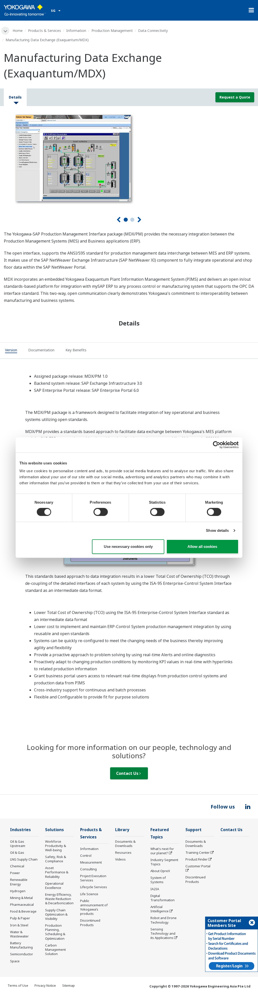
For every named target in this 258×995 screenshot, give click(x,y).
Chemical (17, 866)
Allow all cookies (202, 546)
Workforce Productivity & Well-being (55, 845)
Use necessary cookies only (128, 546)
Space (15, 961)
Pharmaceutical (22, 904)
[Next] (139, 220)
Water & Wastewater (19, 934)
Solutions (54, 829)
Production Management (112, 30)
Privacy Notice (45, 985)
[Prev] (118, 220)
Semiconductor (21, 954)
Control (85, 855)
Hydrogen (17, 891)
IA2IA (154, 889)
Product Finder (196, 859)
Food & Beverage (23, 911)
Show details (217, 530)
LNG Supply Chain (24, 859)
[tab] (11, 350)
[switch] (100, 512)
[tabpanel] (129, 157)
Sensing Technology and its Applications (162, 933)
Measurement (91, 862)
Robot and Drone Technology (163, 920)
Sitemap (68, 985)
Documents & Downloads (125, 843)
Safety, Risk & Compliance (55, 859)
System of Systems (158, 879)
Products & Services (44, 30)
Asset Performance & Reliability (56, 872)
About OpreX (160, 871)
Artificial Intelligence (159, 909)
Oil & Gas (17, 852)
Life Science (89, 894)
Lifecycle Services (93, 887)
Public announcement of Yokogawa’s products (94, 907)
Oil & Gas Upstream (17, 843)
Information (76, 30)
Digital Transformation (162, 897)
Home (18, 30)
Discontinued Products (90, 922)
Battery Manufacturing (21, 945)
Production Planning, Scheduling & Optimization (55, 931)
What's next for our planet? (162, 850)
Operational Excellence (54, 885)
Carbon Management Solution (55, 949)
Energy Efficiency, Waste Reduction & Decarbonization (59, 898)
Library (122, 829)
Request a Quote (234, 97)
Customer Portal (197, 866)
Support (193, 829)
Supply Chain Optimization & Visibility (56, 914)
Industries (20, 829)
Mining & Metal (21, 897)
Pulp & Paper (20, 918)
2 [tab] (132, 220)
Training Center (197, 852)
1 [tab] (126, 220)
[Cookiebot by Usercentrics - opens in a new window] (217, 444)
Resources (123, 852)
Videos (120, 859)
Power (15, 873)
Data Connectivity (153, 30)
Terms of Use (18, 985)
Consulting (88, 869)
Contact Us (127, 773)
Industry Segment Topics (164, 862)
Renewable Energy (18, 881)
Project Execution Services (93, 878)
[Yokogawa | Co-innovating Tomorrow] (25, 10)
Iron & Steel (19, 925)
